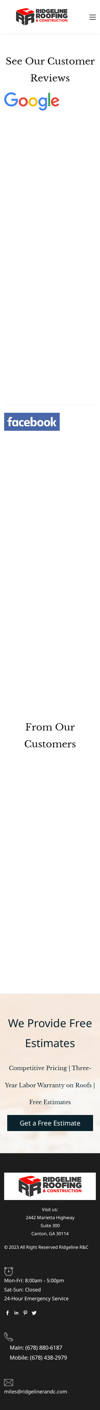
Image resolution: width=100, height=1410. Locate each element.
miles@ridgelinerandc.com (35, 1391)
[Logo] (41, 17)
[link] (32, 96)
